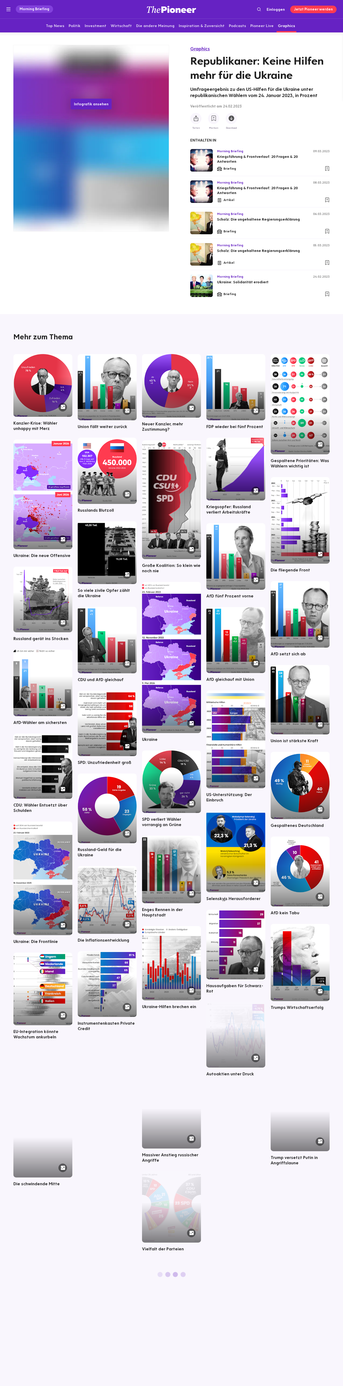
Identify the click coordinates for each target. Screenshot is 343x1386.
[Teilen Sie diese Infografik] (196, 118)
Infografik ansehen (91, 104)
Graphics (200, 49)
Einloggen (276, 9)
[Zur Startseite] (171, 9)
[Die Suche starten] (259, 9)
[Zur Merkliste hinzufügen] (213, 118)
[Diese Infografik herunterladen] (231, 118)
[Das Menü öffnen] (8, 9)
